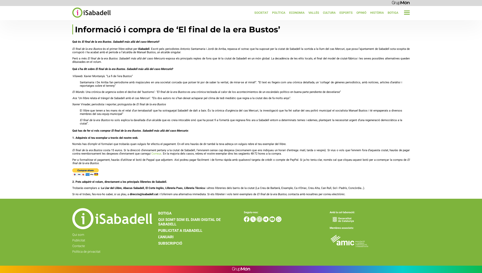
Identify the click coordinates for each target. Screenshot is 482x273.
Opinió (361, 12)
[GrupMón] (401, 3)
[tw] (253, 221)
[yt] (272, 221)
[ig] (260, 221)
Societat (261, 12)
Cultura (329, 12)
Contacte (78, 246)
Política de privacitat (86, 251)
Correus (156, 153)
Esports (346, 12)
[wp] (278, 221)
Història (377, 12)
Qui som (78, 235)
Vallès (313, 12)
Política (278, 12)
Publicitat (78, 240)
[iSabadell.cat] (55, 18)
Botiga (393, 12)
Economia (297, 12)
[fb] (247, 221)
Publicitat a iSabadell (180, 230)
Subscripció (170, 243)
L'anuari (166, 237)
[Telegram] (266, 221)
